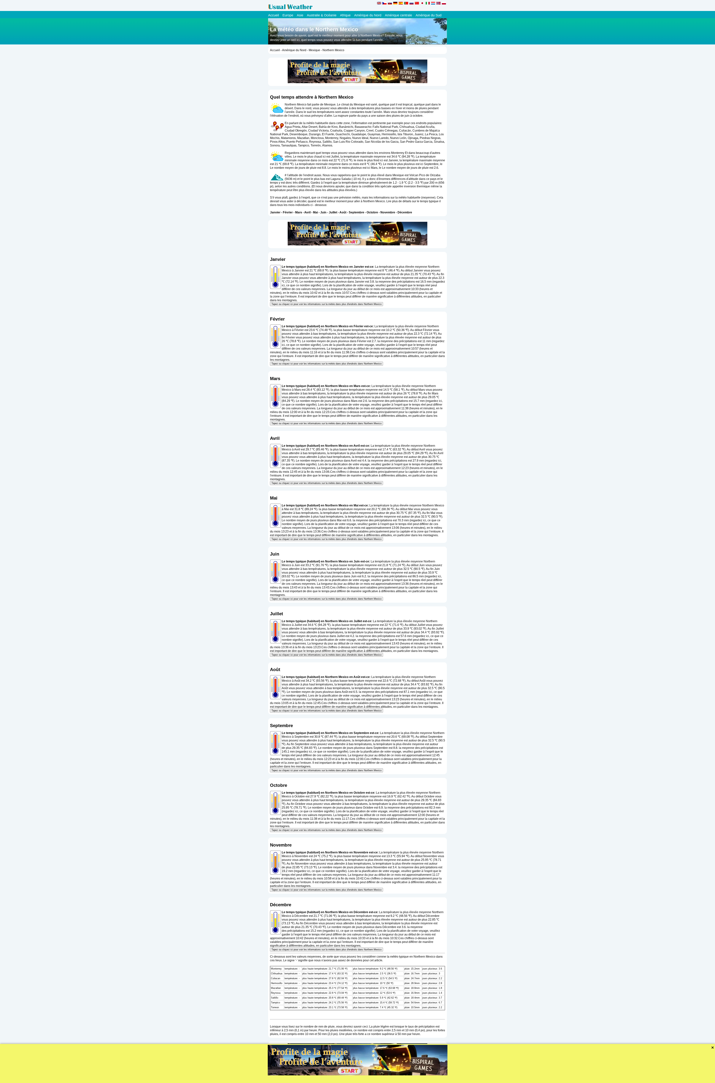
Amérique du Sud (428, 15)
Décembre (405, 212)
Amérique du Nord (367, 15)
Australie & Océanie (321, 15)
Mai (315, 212)
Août (342, 212)
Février (288, 212)
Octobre (372, 212)
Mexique (314, 50)
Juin (323, 212)
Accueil (273, 15)
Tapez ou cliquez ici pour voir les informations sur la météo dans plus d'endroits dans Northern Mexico (326, 304)
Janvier (275, 212)
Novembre (387, 212)
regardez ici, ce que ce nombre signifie (321, 751)
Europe (287, 15)
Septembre (356, 212)
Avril (307, 212)
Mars (298, 212)
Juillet (333, 212)
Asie (300, 15)
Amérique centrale (398, 15)
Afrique (345, 15)
